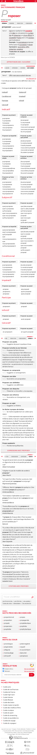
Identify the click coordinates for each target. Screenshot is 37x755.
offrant (29, 35)
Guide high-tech (9, 695)
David (30, 45)
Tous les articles (7, 731)
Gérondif (5, 105)
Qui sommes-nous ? (6, 729)
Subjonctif (22, 92)
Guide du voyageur (9, 723)
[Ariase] (9, 753)
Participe (5, 100)
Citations (22, 68)
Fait (10, 31)
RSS (13, 731)
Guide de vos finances (10, 689)
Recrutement (18, 731)
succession (23, 45)
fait (10, 35)
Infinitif (21, 100)
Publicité (28, 729)
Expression (14, 68)
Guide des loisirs (8, 702)
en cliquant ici (31, 78)
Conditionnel (6, 96)
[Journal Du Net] (9, 746)
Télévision (7, 671)
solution (31, 38)
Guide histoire (8, 697)
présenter (17, 35)
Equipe (14, 729)
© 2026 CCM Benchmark (22, 734)
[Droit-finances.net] (27, 746)
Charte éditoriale (21, 729)
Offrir (11, 75)
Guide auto (7, 687)
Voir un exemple (29, 669)
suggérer (20, 49)
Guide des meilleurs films (12, 708)
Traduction (20, 23)
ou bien (30, 33)
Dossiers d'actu (8, 669)
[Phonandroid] (27, 753)
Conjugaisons (29, 23)
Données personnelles (28, 731)
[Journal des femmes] (9, 742)
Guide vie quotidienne (11, 718)
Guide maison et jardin (11, 705)
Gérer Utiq (20, 732)
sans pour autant (19, 75)
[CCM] (27, 742)
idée (13, 33)
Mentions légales (28, 732)
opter (19, 38)
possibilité (12, 38)
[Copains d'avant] (9, 749)
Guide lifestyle (8, 700)
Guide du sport (8, 713)
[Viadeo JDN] (27, 749)
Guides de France (9, 692)
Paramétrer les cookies (10, 732)
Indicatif (5, 92)
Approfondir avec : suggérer (18, 62)
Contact (34, 729)
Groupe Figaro (11, 734)
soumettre (21, 47)
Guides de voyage (9, 721)
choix (25, 35)
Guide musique (8, 710)
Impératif (22, 96)
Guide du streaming (10, 715)
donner (28, 75)
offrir (27, 47)
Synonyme (11, 23)
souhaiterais (22, 42)
